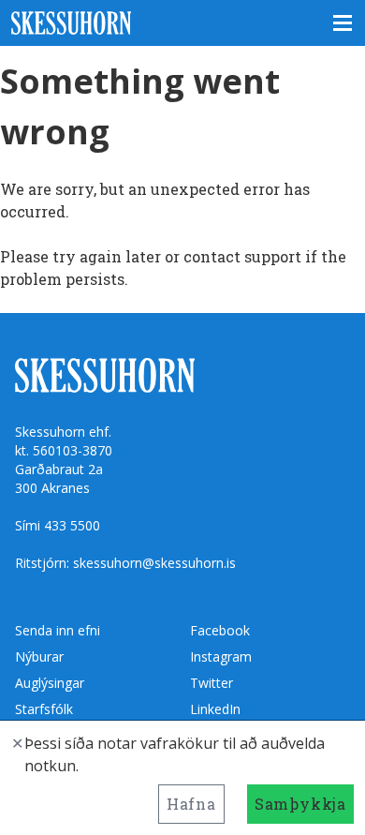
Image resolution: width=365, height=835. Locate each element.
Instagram (221, 656)
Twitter (211, 683)
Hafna (191, 803)
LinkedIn (215, 709)
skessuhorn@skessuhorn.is (154, 563)
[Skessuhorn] (182, 23)
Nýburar (39, 656)
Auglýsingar (49, 683)
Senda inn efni (57, 630)
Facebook (220, 630)
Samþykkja (300, 803)
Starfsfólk (44, 709)
